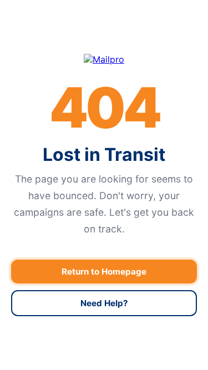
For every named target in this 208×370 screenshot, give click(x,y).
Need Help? (104, 303)
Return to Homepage (104, 271)
